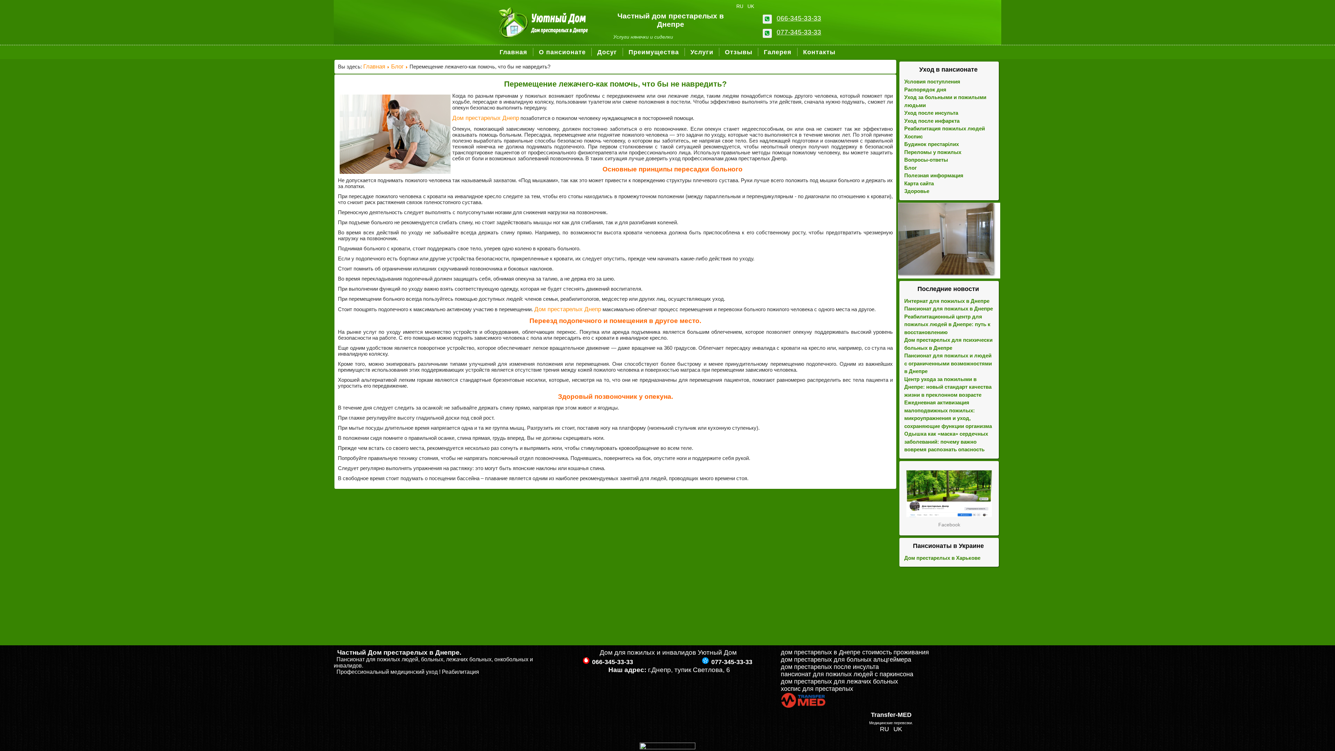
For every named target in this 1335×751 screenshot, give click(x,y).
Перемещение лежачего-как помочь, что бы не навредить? (615, 84)
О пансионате (562, 52)
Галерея (778, 52)
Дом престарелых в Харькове (942, 558)
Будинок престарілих (931, 144)
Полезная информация (933, 175)
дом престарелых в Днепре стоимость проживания (855, 652)
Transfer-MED (891, 714)
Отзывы (738, 52)
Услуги (701, 52)
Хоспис (913, 136)
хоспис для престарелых (817, 688)
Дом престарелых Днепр (485, 118)
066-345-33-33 (799, 18)
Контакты (819, 52)
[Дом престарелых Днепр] (949, 493)
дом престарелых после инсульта (830, 666)
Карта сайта (919, 183)
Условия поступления (932, 81)
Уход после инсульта (931, 113)
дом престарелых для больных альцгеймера (846, 659)
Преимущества (654, 52)
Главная (513, 52)
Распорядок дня (925, 89)
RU (740, 6)
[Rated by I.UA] (667, 747)
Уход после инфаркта (932, 121)
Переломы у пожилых (932, 152)
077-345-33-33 (799, 32)
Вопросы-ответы (926, 160)
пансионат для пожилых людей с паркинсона (847, 674)
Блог (397, 66)
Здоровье (916, 191)
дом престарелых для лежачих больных (839, 681)
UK (750, 6)
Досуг (607, 52)
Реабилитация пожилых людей (944, 128)
